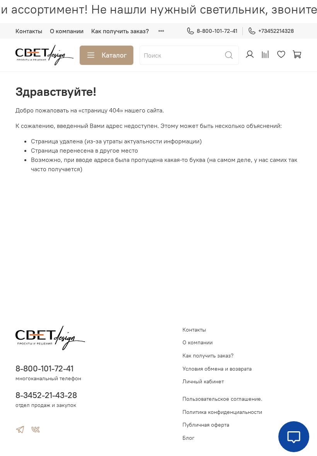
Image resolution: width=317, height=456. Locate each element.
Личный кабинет (203, 381)
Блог (188, 437)
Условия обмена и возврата (217, 368)
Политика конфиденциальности (222, 411)
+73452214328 (276, 30)
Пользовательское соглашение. (222, 398)
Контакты (28, 31)
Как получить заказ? (120, 31)
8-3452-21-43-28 (46, 395)
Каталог (114, 55)
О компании (67, 31)
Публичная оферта (205, 424)
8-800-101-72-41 (217, 30)
